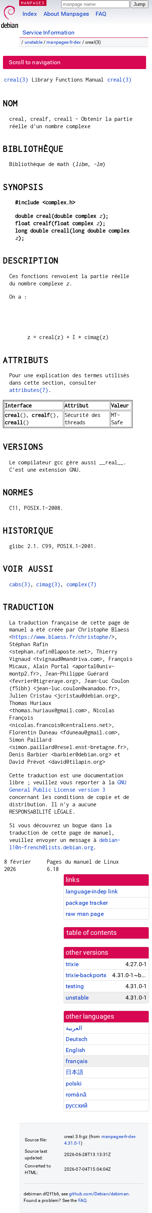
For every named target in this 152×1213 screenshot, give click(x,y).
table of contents (91, 932)
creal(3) (16, 79)
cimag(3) (48, 584)
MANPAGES (33, 2)
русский (76, 1105)
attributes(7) (28, 390)
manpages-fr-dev (63, 42)
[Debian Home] (9, 15)
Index (30, 13)
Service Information (49, 32)
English (75, 1050)
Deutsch (76, 1039)
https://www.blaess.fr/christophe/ (61, 637)
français (76, 1061)
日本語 (74, 1072)
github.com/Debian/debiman (99, 1193)
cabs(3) (19, 584)
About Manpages (66, 13)
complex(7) (81, 584)
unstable (33, 42)
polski (74, 1083)
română (76, 1094)
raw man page (85, 913)
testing (75, 986)
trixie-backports (86, 975)
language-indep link (92, 891)
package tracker (87, 902)
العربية (74, 1028)
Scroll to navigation (35, 62)
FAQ (101, 13)
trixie (72, 964)
